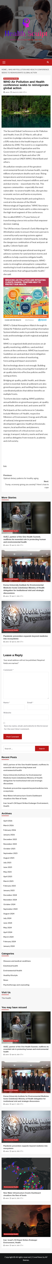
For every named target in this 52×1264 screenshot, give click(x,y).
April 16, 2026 (16, 641)
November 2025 (10, 844)
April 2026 (7, 821)
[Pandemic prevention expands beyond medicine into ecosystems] (26, 617)
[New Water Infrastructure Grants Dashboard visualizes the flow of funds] (26, 1174)
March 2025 (8, 881)
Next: (27, 484)
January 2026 (9, 835)
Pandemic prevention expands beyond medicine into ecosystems (25, 789)
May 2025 (7, 872)
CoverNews (37, 1257)
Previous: (20, 476)
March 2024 (8, 937)
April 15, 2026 (16, 1198)
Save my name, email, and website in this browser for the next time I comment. (26, 727)
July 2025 (7, 862)
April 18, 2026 (16, 545)
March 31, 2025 (17, 92)
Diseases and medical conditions (17, 961)
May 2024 (7, 927)
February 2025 (9, 886)
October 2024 (9, 904)
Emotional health (10, 966)
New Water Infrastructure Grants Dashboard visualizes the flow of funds (22, 797)
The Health (6, 998)
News (5, 980)
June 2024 (7, 923)
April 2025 (7, 876)
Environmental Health (11, 78)
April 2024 (7, 932)
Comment (8, 670)
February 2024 (9, 941)
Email (30, 702)
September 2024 (10, 909)
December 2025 (10, 839)
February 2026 (9, 830)
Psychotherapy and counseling (16, 985)
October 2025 (9, 849)
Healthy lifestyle (10, 975)
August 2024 (8, 914)
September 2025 (10, 853)
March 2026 (8, 825)
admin (7, 92)
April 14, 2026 (16, 1245)
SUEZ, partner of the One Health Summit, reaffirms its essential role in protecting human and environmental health (24, 539)
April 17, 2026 (16, 596)
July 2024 (7, 918)
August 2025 (8, 858)
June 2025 (7, 867)
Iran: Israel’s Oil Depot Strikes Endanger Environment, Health (25, 804)
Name (6, 702)
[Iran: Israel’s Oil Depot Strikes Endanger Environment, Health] (26, 1221)
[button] (4, 62)
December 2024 (10, 895)
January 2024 (9, 946)
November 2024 (10, 900)
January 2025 (9, 890)
